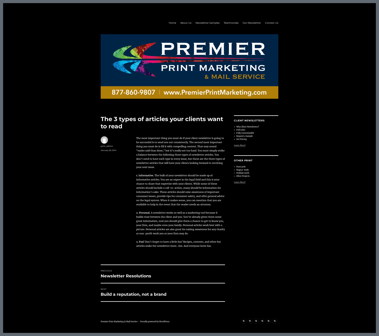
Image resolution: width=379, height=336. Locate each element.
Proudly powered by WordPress (155, 321)
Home (172, 22)
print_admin (107, 146)
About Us (185, 22)
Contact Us (271, 22)
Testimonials (231, 22)
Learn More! (240, 145)
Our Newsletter (252, 22)
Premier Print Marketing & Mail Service (119, 321)
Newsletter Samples (208, 22)
